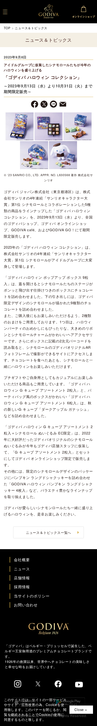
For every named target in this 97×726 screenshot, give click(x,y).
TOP (7, 28)
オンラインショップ (83, 16)
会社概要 (22, 559)
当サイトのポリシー (31, 596)
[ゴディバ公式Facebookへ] (58, 684)
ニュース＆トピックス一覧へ (48, 532)
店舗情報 (22, 577)
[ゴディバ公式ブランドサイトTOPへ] (48, 633)
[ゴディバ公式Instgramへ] (17, 684)
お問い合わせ (26, 605)
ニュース (22, 569)
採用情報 (22, 586)
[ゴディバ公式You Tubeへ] (79, 685)
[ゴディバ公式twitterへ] (37, 684)
